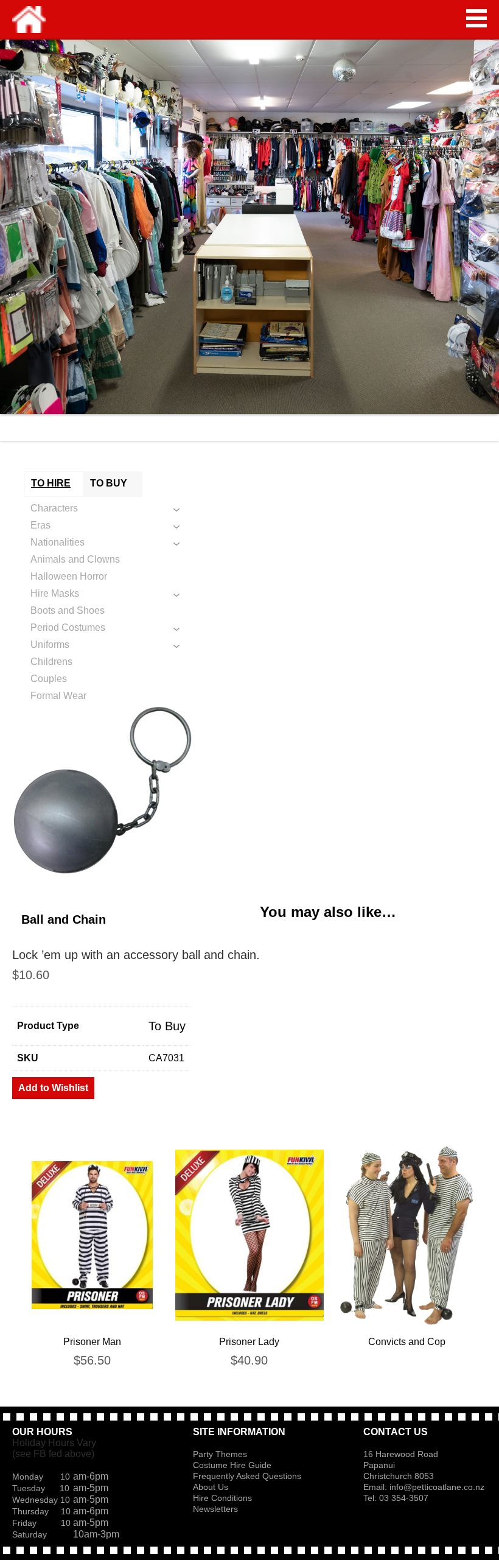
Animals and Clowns (75, 559)
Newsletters (215, 1509)
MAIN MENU (476, 18)
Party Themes (220, 1454)
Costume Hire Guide (232, 1465)
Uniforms (49, 644)
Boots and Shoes (67, 610)
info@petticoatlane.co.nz (438, 1487)
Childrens (51, 661)
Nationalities (57, 542)
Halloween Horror (68, 576)
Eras (40, 525)
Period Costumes (67, 627)
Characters (54, 508)
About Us (210, 1487)
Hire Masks (54, 593)
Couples (48, 678)
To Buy (167, 1026)
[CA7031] (249, 792)
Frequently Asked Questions (247, 1476)
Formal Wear (58, 695)
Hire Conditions (222, 1498)
